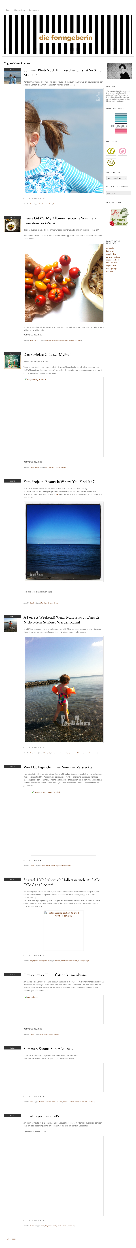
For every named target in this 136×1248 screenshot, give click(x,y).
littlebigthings (111, 269)
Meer (45, 603)
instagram (54, 753)
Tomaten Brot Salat (75, 340)
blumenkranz (44, 1034)
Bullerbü (41, 1102)
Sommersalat (64, 340)
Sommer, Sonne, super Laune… (48, 1048)
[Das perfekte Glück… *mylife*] (12, 368)
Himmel (42, 865)
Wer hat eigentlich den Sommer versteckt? (58, 767)
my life (37, 467)
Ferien (42, 1226)
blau (41, 603)
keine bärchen (111, 263)
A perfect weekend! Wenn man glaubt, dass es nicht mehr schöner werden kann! (61, 620)
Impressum (34, 10)
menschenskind (112, 260)
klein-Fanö (49, 204)
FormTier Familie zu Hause (53, 1102)
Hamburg (52, 467)
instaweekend (62, 753)
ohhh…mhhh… (63, 1226)
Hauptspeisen (34, 960)
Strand (56, 603)
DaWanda (110, 248)
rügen (58, 865)
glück (46, 467)
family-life (47, 753)
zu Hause (91, 1102)
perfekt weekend (73, 753)
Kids (31, 204)
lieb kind (109, 272)
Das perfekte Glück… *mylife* (47, 354)
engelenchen (111, 254)
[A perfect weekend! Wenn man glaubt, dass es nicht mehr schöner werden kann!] (10, 631)
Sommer (55, 204)
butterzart (110, 251)
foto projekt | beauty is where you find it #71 (60, 481)
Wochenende (93, 753)
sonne (86, 753)
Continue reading (34, 198)
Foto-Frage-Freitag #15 (41, 1116)
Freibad (65, 1102)
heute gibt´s (49, 340)
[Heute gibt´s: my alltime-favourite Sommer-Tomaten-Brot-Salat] (12, 232)
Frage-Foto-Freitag (51, 1226)
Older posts (10, 1239)
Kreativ (32, 467)
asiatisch (57, 960)
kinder (51, 1034)
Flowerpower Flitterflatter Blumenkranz (55, 975)
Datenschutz (19, 10)
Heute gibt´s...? (34, 340)
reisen (48, 865)
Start (8, 10)
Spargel (76, 960)
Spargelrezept (84, 960)
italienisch (64, 960)
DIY (40, 204)
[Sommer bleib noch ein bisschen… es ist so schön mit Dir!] (12, 84)
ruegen (53, 865)
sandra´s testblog (113, 257)
